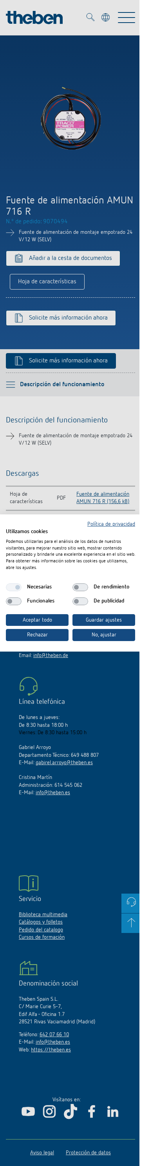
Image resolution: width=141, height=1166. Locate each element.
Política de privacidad (111, 524)
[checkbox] (14, 587)
